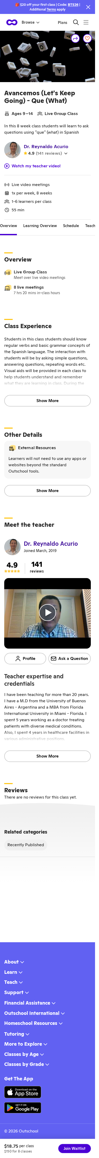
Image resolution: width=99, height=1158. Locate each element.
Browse (28, 22)
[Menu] (86, 22)
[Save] (87, 38)
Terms (51, 9)
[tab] (8, 226)
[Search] (76, 22)
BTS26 (73, 4)
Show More (47, 400)
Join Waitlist (75, 1148)
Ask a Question (73, 658)
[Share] (75, 38)
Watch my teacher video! (36, 166)
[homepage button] (11, 22)
